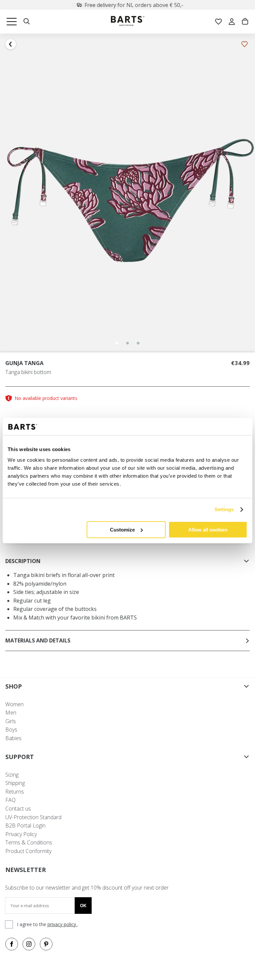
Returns (14, 791)
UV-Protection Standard (33, 817)
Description (23, 561)
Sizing (12, 774)
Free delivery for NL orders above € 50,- (131, 5)
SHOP (13, 686)
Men (10, 712)
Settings (224, 509)
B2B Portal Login (25, 825)
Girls (10, 721)
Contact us (18, 808)
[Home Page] (127, 21)
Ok (83, 905)
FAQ (10, 800)
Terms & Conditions (28, 842)
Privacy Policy (21, 834)
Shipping (15, 783)
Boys (11, 729)
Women (14, 704)
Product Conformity (28, 851)
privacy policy (62, 924)
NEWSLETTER (25, 870)
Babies (13, 738)
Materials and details (37, 640)
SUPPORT (19, 757)
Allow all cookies (207, 529)
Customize (122, 529)
